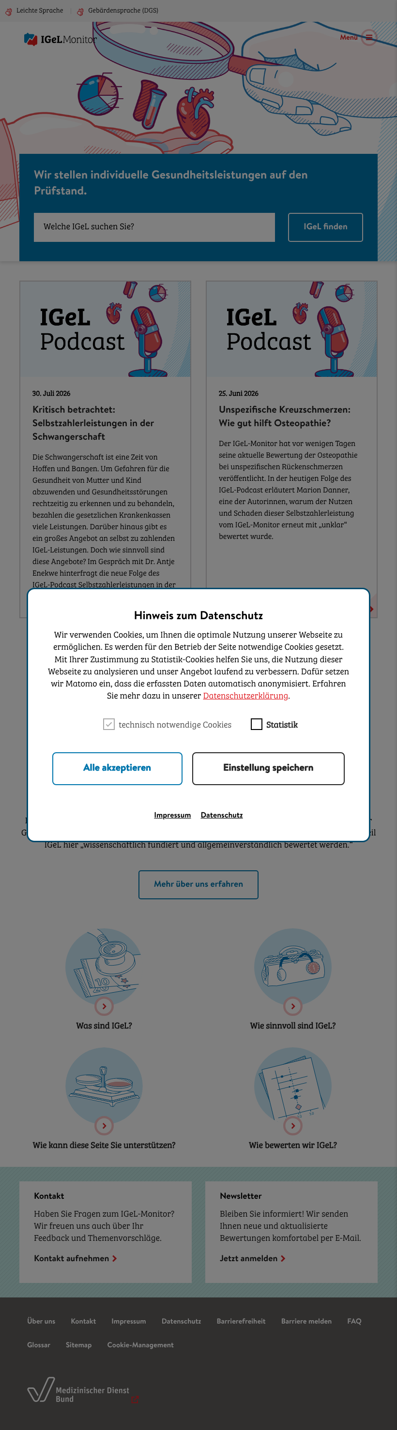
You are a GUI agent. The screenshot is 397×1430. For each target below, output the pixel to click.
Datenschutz (222, 816)
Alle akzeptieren (117, 769)
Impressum (172, 816)
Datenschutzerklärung (245, 696)
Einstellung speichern (268, 769)
